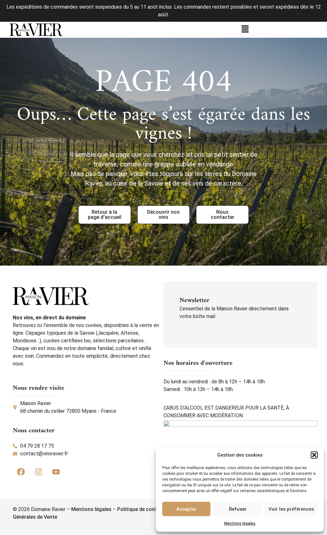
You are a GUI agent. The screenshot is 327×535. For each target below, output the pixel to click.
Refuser (238, 509)
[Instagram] (38, 472)
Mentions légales (239, 523)
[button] (314, 455)
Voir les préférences (291, 509)
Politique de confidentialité (148, 509)
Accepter (186, 509)
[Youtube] (56, 472)
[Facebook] (21, 472)
